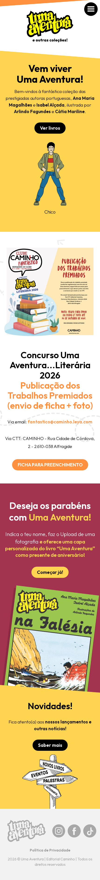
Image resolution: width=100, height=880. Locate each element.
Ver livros (50, 128)
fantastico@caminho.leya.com (60, 422)
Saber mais (50, 745)
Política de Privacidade (50, 850)
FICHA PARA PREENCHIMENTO (50, 465)
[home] (50, 29)
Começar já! (50, 572)
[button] (95, 4)
